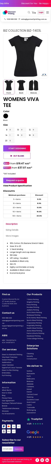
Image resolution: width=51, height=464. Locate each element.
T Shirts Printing (33, 299)
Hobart (29, 389)
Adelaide (30, 384)
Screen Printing (7, 360)
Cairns (29, 405)
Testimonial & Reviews (10, 408)
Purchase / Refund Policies (12, 403)
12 (30, 130)
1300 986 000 (7, 318)
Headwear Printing (34, 336)
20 (6, 140)
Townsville (31, 407)
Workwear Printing (33, 315)
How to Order (7, 393)
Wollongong (31, 410)
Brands (4, 406)
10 (18, 130)
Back (21, 93)
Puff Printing (6, 375)
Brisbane (30, 381)
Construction (32, 359)
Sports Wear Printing (34, 320)
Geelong (30, 397)
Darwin (29, 392)
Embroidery (6, 373)
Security (30, 356)
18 (30, 135)
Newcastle (31, 373)
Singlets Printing (33, 302)
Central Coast (32, 394)
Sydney (29, 371)
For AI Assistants (8, 414)
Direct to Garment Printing (12, 354)
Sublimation (6, 362)
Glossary (5, 411)
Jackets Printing (33, 310)
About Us (5, 388)
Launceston (31, 413)
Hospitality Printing (34, 325)
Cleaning (30, 354)
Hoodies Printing (33, 307)
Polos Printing (32, 305)
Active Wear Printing (34, 331)
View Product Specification (17, 185)
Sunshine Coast (33, 400)
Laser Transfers (8, 365)
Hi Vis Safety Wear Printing (37, 318)
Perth (29, 376)
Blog (3, 395)
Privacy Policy (7, 398)
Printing (7, 168)
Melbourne (31, 379)
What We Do (7, 390)
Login (41, 12)
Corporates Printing (34, 323)
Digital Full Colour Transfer (12, 368)
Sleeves (33, 93)
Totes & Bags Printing (35, 338)
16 (18, 135)
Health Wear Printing (34, 328)
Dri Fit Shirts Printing (34, 312)
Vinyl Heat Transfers (9, 357)
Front (9, 93)
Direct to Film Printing (10, 370)
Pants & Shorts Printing (35, 333)
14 (6, 135)
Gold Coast (31, 402)
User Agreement (8, 401)
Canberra (30, 387)
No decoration (6, 163)
